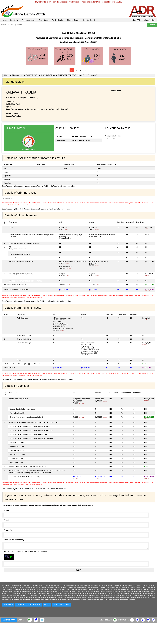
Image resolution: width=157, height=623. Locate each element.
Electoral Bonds (73, 20)
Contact (46, 604)
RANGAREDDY (32, 75)
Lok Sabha (14, 20)
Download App (106, 620)
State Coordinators (34, 604)
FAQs (67, 604)
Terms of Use (58, 604)
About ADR (136, 20)
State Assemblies (28, 20)
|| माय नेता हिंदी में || (89, 20)
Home (4, 20)
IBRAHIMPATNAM (48, 75)
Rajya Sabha (43, 20)
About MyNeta (149, 20)
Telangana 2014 (17, 75)
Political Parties (58, 20)
